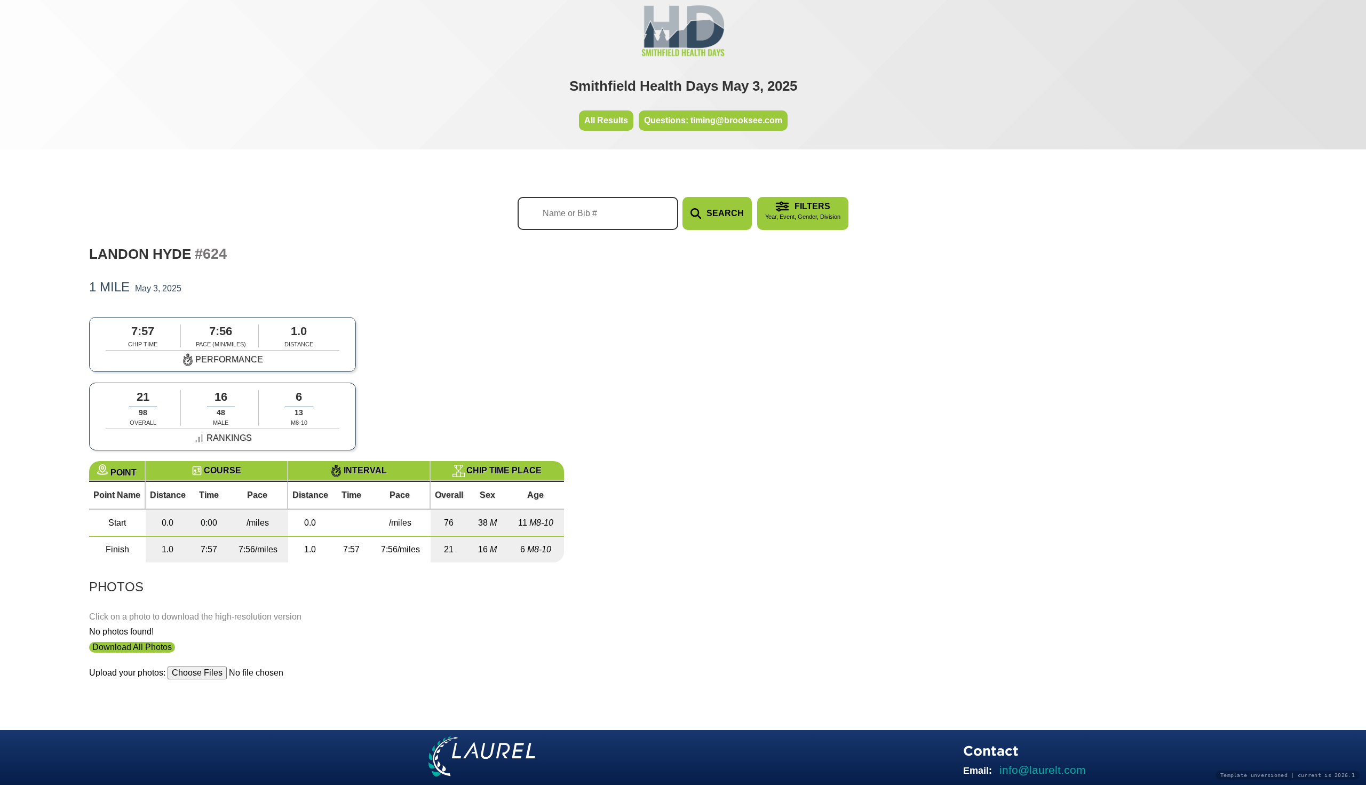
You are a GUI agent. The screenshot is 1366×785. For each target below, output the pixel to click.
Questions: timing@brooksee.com (713, 120)
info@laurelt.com (1042, 770)
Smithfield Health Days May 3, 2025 (683, 85)
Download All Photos (132, 647)
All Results (606, 120)
